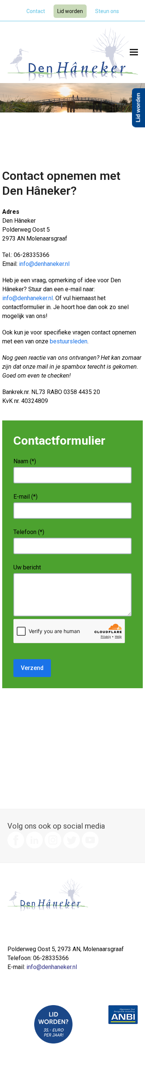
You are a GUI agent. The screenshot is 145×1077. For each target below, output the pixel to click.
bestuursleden (68, 341)
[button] (134, 52)
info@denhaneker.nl (44, 263)
